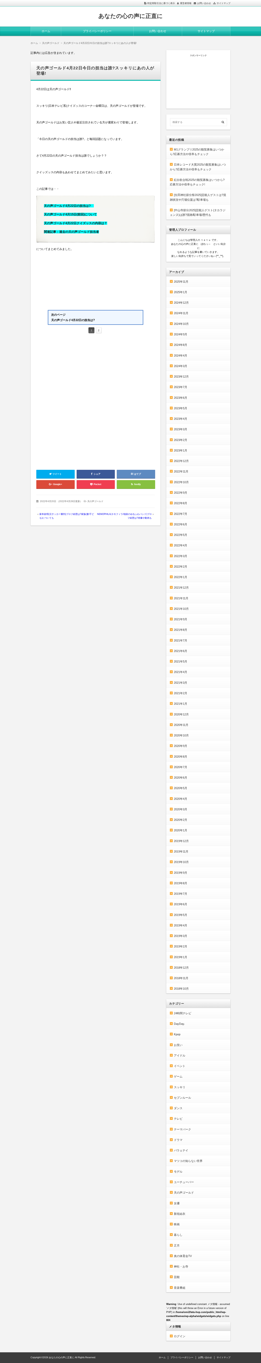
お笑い (178, 1045)
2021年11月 (181, 598)
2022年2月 (180, 566)
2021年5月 (180, 661)
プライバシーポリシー (97, 31)
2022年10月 (181, 482)
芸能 (177, 1277)
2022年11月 (181, 471)
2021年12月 (181, 587)
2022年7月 (180, 513)
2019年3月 (180, 936)
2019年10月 (181, 862)
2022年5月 (180, 534)
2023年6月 (180, 397)
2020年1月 (180, 830)
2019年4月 (180, 925)
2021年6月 (180, 651)
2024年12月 (181, 302)
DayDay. (179, 1023)
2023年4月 (180, 418)
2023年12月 (181, 376)
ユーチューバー (184, 1182)
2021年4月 (180, 672)
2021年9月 (180, 619)
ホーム (46, 31)
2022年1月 (180, 577)
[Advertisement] (95, 281)
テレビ (178, 1118)
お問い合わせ (204, 3)
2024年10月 (181, 323)
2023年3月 (180, 429)
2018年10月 (181, 988)
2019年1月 (180, 957)
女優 (177, 1203)
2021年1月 (180, 703)
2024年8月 (180, 344)
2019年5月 (180, 914)
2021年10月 (181, 608)
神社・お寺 (181, 1266)
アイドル (179, 1055)
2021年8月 (180, 629)
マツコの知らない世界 (188, 1160)
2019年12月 (181, 841)
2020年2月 (180, 819)
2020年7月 (180, 767)
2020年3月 (180, 809)
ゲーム (178, 1076)
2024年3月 (180, 366)
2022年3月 (180, 556)
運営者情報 (185, 3)
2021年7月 (180, 640)
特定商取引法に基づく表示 (161, 3)
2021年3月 (180, 682)
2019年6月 (180, 904)
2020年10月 (181, 735)
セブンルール (182, 1097)
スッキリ (179, 1087)
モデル (178, 1171)
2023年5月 (180, 408)
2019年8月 (180, 883)
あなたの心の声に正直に (130, 16)
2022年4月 (180, 545)
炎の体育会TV (183, 1256)
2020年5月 (180, 788)
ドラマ (178, 1139)
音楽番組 (179, 1287)
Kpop (177, 1034)
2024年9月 (180, 334)
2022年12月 (181, 461)
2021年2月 (180, 693)
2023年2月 (180, 440)
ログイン (179, 1336)
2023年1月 (180, 450)
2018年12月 (181, 967)
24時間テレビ (182, 1013)
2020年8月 (180, 756)
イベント (179, 1066)
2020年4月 (180, 798)
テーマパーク (182, 1129)
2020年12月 (181, 714)
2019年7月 (180, 893)
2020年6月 (180, 777)
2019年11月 (181, 851)
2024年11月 (181, 313)
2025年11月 (181, 281)
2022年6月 (180, 524)
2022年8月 (180, 503)
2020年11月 (181, 724)
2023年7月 (180, 387)
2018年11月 (181, 978)
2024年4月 (180, 355)
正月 (177, 1245)
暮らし (178, 1234)
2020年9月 (180, 745)
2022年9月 (180, 492)
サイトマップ (223, 3)
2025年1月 (180, 292)
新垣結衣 (179, 1213)
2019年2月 (180, 946)
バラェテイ (181, 1150)
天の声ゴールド (95, 501)
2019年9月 (180, 872)
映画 (177, 1224)
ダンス (178, 1108)
